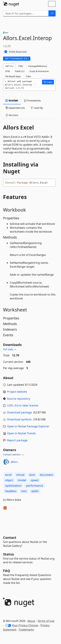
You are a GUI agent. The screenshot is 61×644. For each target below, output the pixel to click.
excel (8, 475)
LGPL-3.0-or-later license (22, 405)
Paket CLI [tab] (19, 71)
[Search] (52, 13)
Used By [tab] (38, 107)
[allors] (6, 462)
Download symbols (19, 419)
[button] (48, 82)
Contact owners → (13, 454)
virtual (20, 475)
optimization (13, 486)
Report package (17, 440)
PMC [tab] (20, 66)
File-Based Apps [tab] (13, 76)
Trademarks (26, 629)
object (9, 480)
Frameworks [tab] (33, 100)
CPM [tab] (7, 71)
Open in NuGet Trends (21, 433)
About (31, 621)
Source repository (18, 399)
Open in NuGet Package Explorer (28, 426)
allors (14, 462)
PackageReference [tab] (37, 66)
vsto (24, 491)
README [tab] (13, 100)
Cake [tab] (28, 76)
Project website (17, 392)
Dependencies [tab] (16, 107)
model (22, 480)
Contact (9, 537)
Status (8, 554)
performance (34, 486)
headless (10, 491)
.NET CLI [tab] (9, 66)
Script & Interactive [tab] (39, 71)
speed (34, 480)
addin (35, 491)
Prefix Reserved (17, 51)
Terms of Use (45, 621)
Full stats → (9, 349)
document (46, 475)
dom (32, 475)
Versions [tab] (13, 115)
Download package (19, 412)
